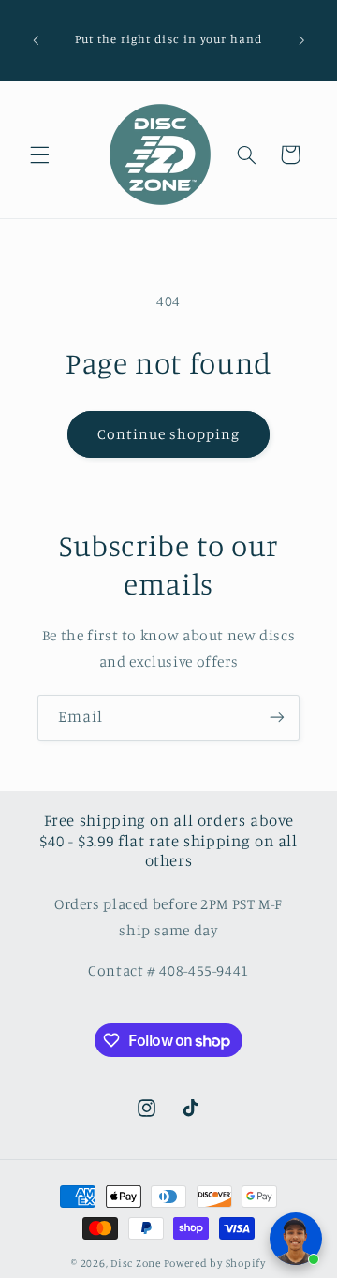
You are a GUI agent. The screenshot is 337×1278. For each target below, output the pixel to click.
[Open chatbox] (296, 1238)
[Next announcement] (301, 40)
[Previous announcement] (35, 40)
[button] (39, 154)
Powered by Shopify (215, 1263)
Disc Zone (135, 1263)
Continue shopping (169, 434)
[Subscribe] (277, 718)
